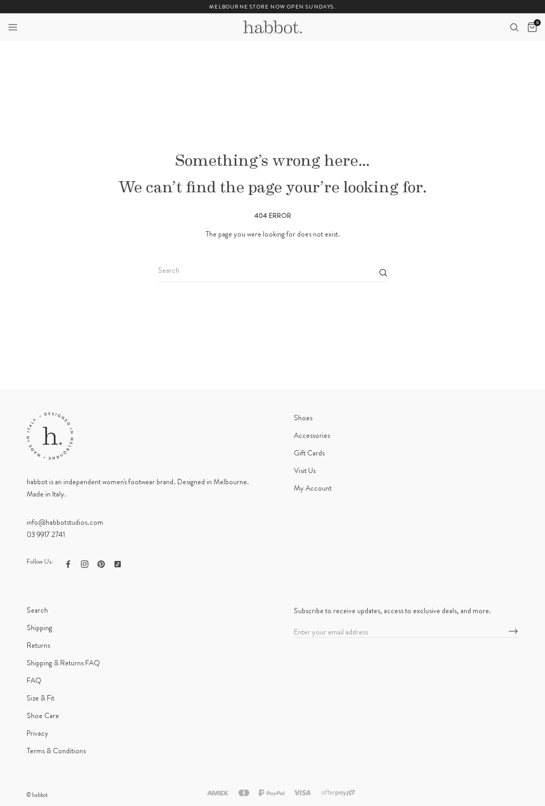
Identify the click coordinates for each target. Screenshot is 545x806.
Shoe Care (43, 715)
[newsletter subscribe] (513, 631)
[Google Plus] (117, 563)
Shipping (39, 627)
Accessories (312, 435)
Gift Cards (309, 452)
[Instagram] (84, 563)
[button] (12, 27)
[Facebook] (68, 563)
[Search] (514, 27)
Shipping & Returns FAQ (63, 662)
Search (37, 610)
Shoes (303, 417)
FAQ (34, 680)
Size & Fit (40, 698)
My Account (313, 488)
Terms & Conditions (56, 750)
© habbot (37, 795)
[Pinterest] (101, 563)
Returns (38, 645)
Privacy (37, 733)
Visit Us (305, 470)
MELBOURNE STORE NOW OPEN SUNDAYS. (272, 7)
